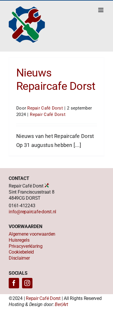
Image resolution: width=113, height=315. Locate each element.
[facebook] (14, 283)
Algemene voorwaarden (32, 234)
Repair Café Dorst (45, 108)
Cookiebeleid (21, 252)
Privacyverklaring (26, 246)
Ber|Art (61, 304)
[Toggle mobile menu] (101, 10)
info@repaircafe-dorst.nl (32, 211)
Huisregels (19, 240)
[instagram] (27, 283)
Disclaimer (19, 258)
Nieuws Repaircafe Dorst (55, 79)
